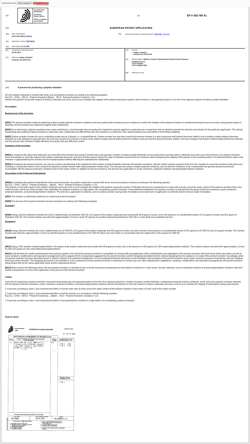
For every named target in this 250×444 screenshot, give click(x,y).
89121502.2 (30, 41)
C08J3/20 (166, 34)
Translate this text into (9, 3)
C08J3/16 (158, 34)
